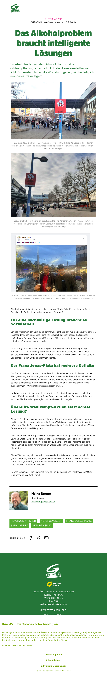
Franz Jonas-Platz (79, 520)
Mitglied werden (53, 614)
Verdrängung (42, 525)
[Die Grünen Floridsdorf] (15, 8)
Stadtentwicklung (65, 22)
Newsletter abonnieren (53, 610)
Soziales (48, 22)
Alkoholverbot (51, 520)
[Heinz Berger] (18, 500)
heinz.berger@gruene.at (43, 501)
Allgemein (36, 22)
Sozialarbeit (19, 525)
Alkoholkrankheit (23, 520)
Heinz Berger (41, 494)
